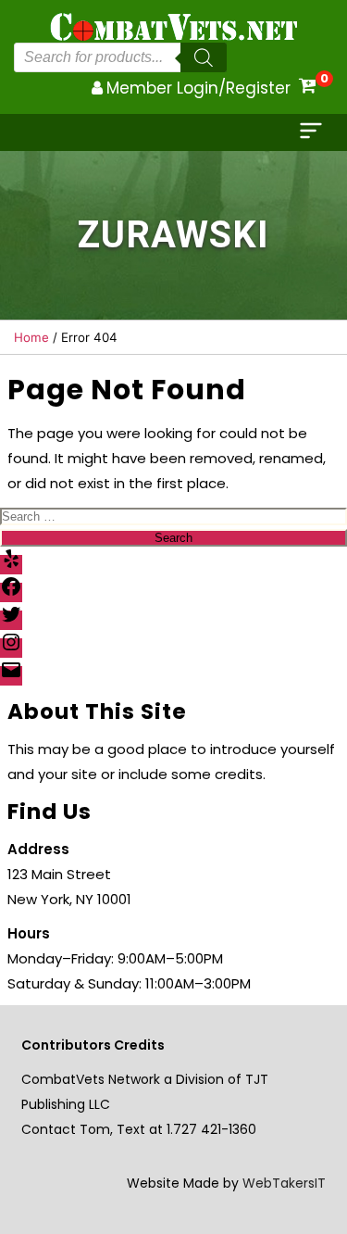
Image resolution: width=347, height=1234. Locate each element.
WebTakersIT (284, 1183)
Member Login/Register (198, 88)
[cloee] (313, 132)
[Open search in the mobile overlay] (120, 57)
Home (31, 337)
